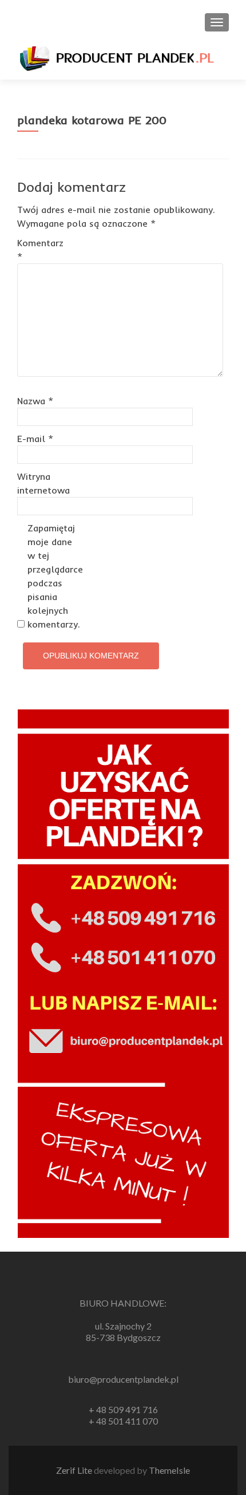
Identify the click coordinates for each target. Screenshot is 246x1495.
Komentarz (40, 249)
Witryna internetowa (41, 483)
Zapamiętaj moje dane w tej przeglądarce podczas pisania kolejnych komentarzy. (51, 576)
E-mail (35, 438)
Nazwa (35, 401)
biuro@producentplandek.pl (123, 1379)
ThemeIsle (169, 1470)
